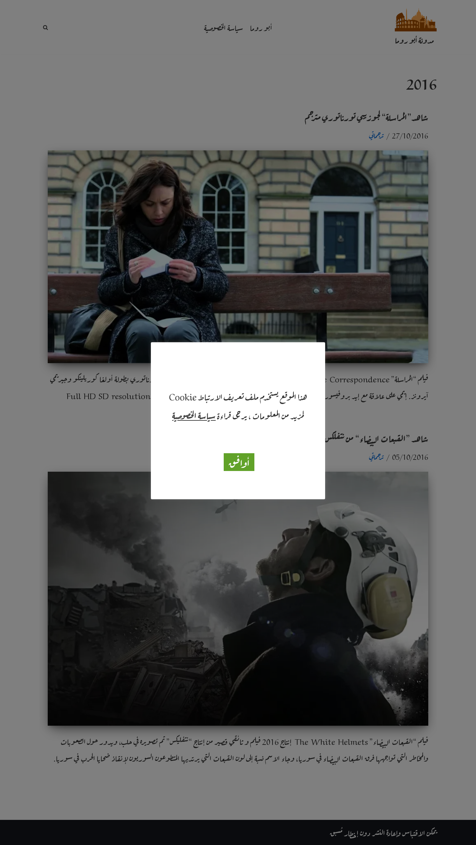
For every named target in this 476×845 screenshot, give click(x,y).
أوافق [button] (239, 462)
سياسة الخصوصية (194, 415)
